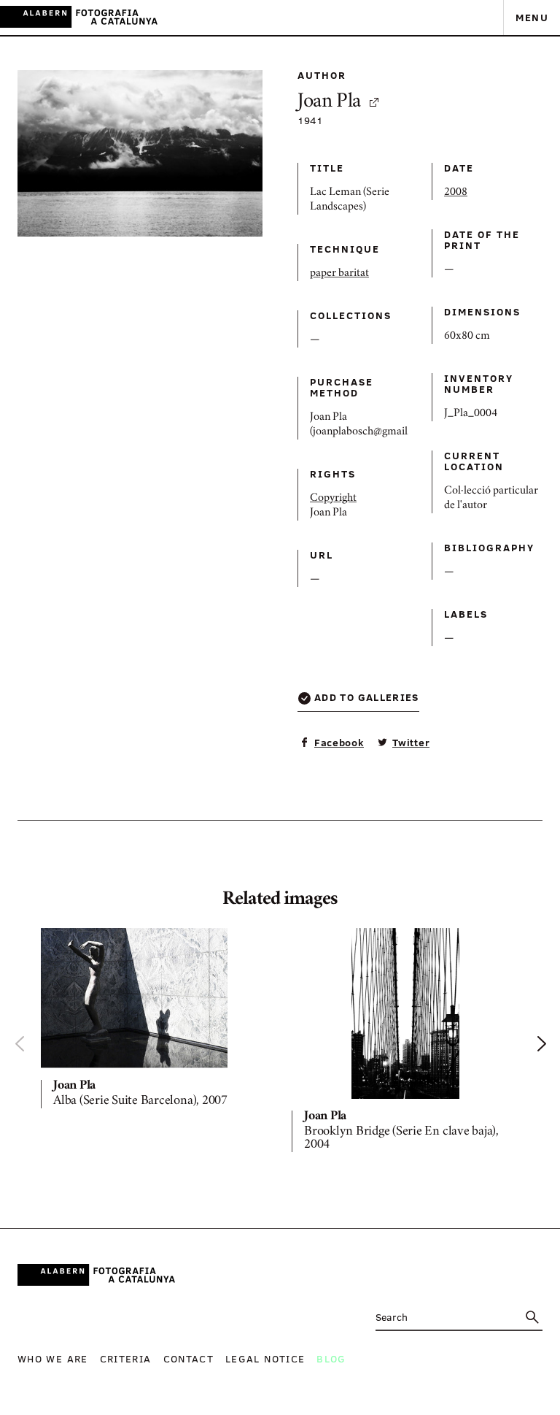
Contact (188, 1358)
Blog (331, 1358)
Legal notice (265, 1358)
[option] (154, 1021)
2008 (455, 193)
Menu (532, 17)
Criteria (126, 1358)
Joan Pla (329, 102)
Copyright (333, 499)
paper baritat (339, 274)
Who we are (53, 1358)
